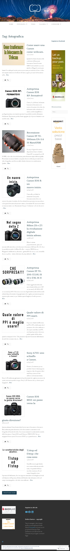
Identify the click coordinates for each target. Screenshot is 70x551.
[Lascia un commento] (5, 124)
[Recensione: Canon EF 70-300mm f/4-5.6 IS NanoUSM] (8, 169)
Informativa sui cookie (28, 548)
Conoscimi (55, 24)
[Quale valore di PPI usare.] (8, 344)
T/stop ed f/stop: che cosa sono (32, 453)
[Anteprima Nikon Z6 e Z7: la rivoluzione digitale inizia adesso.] (8, 259)
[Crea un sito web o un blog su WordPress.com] (2, 542)
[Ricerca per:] (59, 112)
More (7, 75)
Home (11, 24)
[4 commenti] (5, 169)
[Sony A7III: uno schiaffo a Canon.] (8, 388)
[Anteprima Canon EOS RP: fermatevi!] (8, 124)
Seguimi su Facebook (58, 41)
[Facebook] (29, 512)
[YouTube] (26, 512)
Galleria (42, 24)
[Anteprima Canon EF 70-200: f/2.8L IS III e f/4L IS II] (8, 304)
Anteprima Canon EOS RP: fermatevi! (35, 92)
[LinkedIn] (32, 512)
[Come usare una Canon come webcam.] (8, 80)
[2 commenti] (5, 80)
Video (33, 24)
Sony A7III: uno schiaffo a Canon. (35, 356)
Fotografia (21, 24)
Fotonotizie (32, 527)
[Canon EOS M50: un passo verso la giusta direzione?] (8, 442)
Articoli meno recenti (9, 493)
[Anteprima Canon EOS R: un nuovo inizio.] (8, 213)
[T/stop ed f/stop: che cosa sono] (8, 485)
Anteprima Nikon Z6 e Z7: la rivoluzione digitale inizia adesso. (35, 229)
